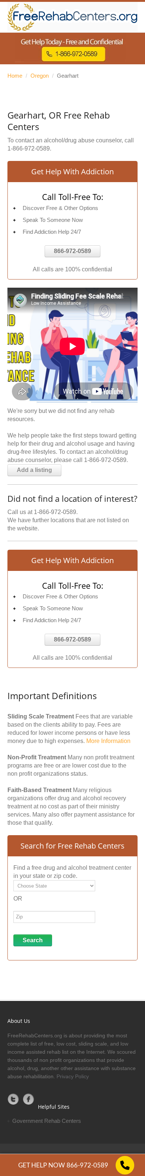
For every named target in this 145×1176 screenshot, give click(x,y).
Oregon (39, 75)
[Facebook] (29, 1099)
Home (14, 75)
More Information (108, 741)
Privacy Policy (73, 1076)
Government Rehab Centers (46, 1121)
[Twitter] (13, 1099)
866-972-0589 (72, 251)
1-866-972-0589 (28, 148)
